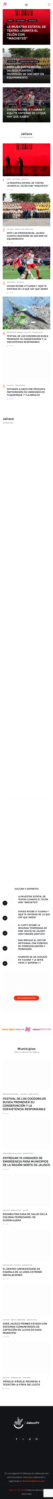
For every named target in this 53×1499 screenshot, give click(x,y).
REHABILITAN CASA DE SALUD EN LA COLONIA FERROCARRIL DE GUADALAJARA (25, 1217)
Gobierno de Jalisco (12, 1153)
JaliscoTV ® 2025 (17, 1490)
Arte (10, 21)
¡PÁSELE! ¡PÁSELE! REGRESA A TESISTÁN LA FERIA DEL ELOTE (21, 1383)
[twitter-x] (23, 1439)
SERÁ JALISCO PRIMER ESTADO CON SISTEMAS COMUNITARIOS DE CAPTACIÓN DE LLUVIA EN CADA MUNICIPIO (25, 1328)
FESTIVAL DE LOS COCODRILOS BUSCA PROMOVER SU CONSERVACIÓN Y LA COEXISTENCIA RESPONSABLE (24, 1104)
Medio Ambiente (18, 1320)
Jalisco (32, 21)
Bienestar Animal (15, 332)
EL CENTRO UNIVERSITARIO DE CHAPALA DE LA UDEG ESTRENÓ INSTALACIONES (22, 1272)
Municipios (37, 332)
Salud (25, 1210)
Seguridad (20, 385)
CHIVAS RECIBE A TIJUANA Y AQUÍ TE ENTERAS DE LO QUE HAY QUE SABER (26, 113)
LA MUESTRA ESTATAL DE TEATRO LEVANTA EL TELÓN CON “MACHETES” (26, 32)
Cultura (21, 21)
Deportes (12, 104)
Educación (8, 1265)
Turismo (26, 1378)
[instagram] (36, 1439)
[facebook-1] (16, 1439)
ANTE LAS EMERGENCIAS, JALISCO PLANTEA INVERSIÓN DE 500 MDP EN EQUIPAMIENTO (25, 72)
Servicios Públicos (29, 62)
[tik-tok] (30, 1439)
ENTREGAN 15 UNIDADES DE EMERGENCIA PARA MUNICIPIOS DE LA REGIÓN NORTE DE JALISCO (26, 1161)
